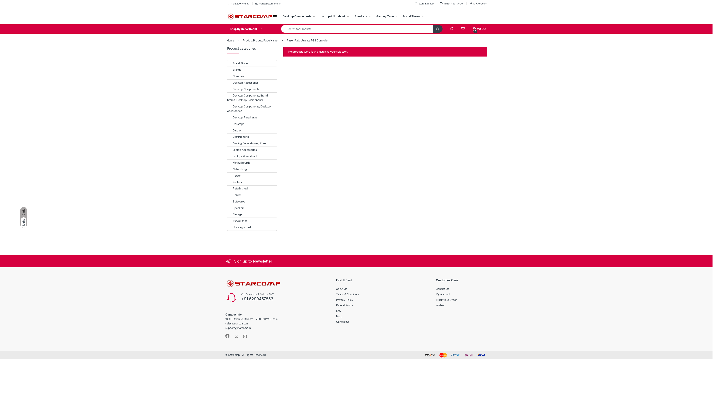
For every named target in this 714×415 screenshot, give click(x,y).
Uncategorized (242, 227)
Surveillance (240, 220)
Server (237, 195)
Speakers (361, 16)
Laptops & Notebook (245, 156)
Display (237, 130)
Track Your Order (454, 3)
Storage (237, 214)
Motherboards (241, 162)
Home (230, 40)
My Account (480, 3)
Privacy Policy (344, 299)
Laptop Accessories (245, 149)
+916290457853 (240, 3)
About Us (341, 288)
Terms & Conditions (347, 294)
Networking (240, 169)
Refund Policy (344, 305)
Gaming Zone (385, 16)
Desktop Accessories (245, 82)
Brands (237, 69)
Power (237, 175)
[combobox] (357, 29)
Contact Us (342, 321)
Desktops (238, 124)
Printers (237, 182)
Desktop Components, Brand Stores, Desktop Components (247, 98)
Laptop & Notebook (333, 16)
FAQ (338, 310)
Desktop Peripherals (245, 117)
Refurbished (240, 188)
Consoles (238, 76)
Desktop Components (297, 16)
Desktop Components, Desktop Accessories (249, 108)
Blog (339, 316)
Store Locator (426, 3)
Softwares (239, 201)
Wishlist (440, 305)
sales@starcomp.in (270, 3)
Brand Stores (411, 16)
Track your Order (446, 299)
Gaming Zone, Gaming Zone (249, 143)
